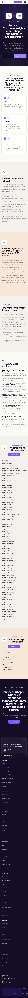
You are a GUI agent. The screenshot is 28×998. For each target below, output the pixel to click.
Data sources (4, 794)
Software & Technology (7, 856)
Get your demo (18, 1)
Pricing (3, 927)
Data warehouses (5, 798)
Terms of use (4, 958)
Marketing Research (6, 880)
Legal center (4, 943)
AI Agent (3, 786)
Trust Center (4, 947)
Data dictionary (5, 915)
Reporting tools (5, 802)
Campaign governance (7, 778)
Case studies (4, 891)
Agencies (3, 838)
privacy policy (17, 990)
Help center (4, 911)
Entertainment (4, 841)
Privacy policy (4, 950)
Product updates (5, 899)
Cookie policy (4, 954)
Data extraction (5, 767)
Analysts (3, 822)
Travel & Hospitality (6, 868)
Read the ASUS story (8, 755)
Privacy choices (5, 965)
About (2, 931)
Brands (3, 834)
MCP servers (4, 806)
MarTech (3, 860)
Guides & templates (6, 902)
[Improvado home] (3, 2)
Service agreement (6, 962)
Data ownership (5, 771)
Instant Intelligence (6, 782)
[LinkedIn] (2, 982)
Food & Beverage (5, 864)
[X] (9, 982)
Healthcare (4, 849)
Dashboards (4, 895)
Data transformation (6, 774)
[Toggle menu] (25, 2)
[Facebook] (6, 982)
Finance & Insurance (6, 853)
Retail (2, 845)
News (2, 887)
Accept (16, 993)
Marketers (3, 818)
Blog (2, 884)
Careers (3, 934)
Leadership (4, 825)
